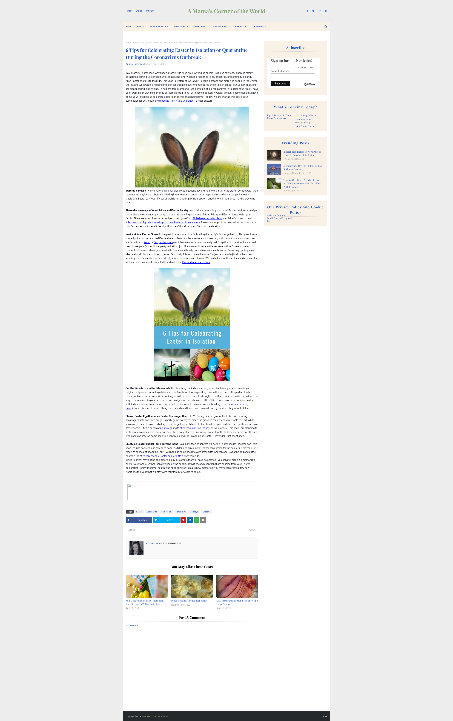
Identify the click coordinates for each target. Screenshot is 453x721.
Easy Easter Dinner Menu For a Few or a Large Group (237, 602)
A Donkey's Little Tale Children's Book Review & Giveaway (303, 167)
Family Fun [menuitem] (199, 26)
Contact (150, 11)
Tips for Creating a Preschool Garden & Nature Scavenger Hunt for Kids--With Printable (302, 183)
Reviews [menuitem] (259, 26)
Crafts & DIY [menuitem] (220, 26)
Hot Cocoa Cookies (306, 126)
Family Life (181, 511)
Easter (139, 511)
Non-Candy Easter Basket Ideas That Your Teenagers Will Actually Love (145, 602)
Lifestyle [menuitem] (240, 26)
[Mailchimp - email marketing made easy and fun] (309, 87)
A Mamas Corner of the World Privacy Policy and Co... (279, 218)
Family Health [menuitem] (158, 26)
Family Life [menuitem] (180, 26)
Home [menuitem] (128, 26)
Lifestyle (137, 42)
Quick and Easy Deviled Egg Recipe (189, 600)
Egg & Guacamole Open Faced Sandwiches (279, 117)
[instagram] (320, 11)
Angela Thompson (135, 63)
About (139, 11)
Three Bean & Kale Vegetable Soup (304, 121)
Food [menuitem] (139, 26)
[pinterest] (325, 11)
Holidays (194, 511)
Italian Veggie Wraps (306, 115)
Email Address (280, 71)
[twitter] (313, 11)
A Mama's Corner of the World (226, 11)
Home (129, 11)
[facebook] (307, 11)
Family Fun (166, 511)
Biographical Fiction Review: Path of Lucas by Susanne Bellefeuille (302, 153)
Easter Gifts (152, 511)
